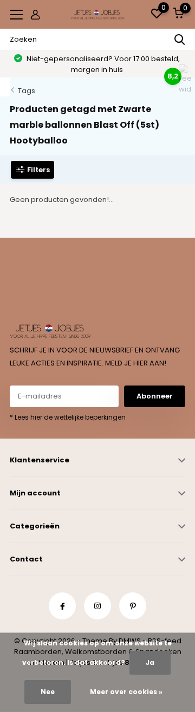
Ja (150, 662)
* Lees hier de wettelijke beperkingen (68, 417)
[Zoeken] (179, 39)
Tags (26, 91)
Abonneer (154, 396)
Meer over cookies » (126, 691)
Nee (48, 691)
